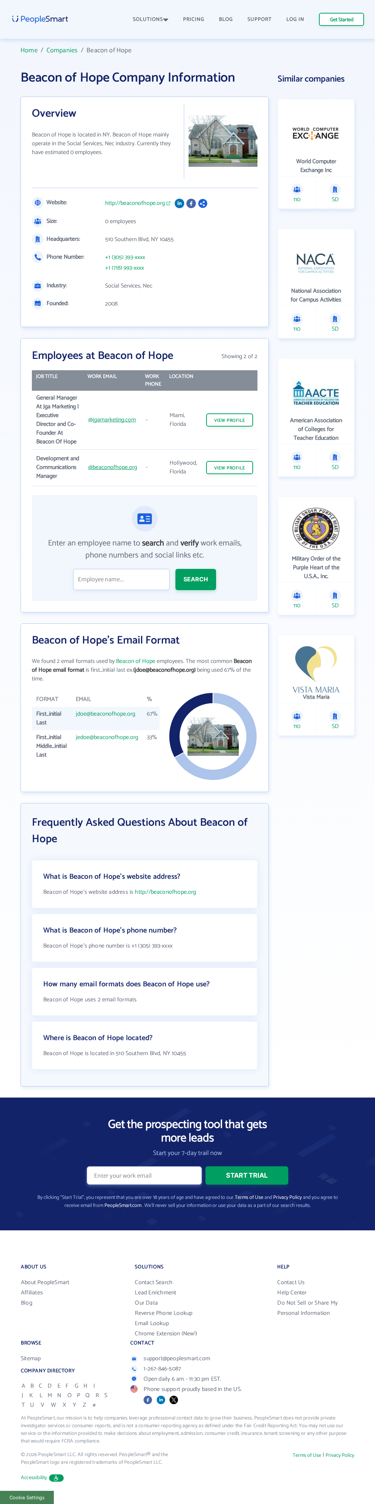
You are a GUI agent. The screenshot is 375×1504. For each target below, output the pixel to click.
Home (29, 50)
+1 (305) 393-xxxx (125, 257)
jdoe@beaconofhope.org (105, 714)
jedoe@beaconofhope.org (107, 737)
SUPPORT (260, 19)
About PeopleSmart (45, 1282)
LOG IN (295, 19)
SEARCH (195, 579)
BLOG (226, 19)
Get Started (341, 20)
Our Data (146, 1303)
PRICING (193, 19)
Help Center (292, 1293)
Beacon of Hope (135, 661)
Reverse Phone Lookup (163, 1313)
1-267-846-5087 (162, 1369)
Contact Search (153, 1282)
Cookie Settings (27, 1497)
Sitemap (31, 1359)
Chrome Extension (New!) (166, 1334)
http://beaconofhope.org (135, 203)
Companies (62, 50)
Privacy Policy (287, 1197)
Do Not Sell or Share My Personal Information (307, 1308)
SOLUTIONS (148, 19)
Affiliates (32, 1293)
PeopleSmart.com (122, 1205)
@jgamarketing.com (112, 420)
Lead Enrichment (155, 1293)
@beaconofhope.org (112, 467)
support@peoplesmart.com (177, 1359)
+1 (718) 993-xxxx (124, 268)
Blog (26, 1303)
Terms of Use (249, 1197)
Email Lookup (151, 1323)
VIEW (229, 420)
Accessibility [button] (34, 1478)
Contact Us (291, 1282)
